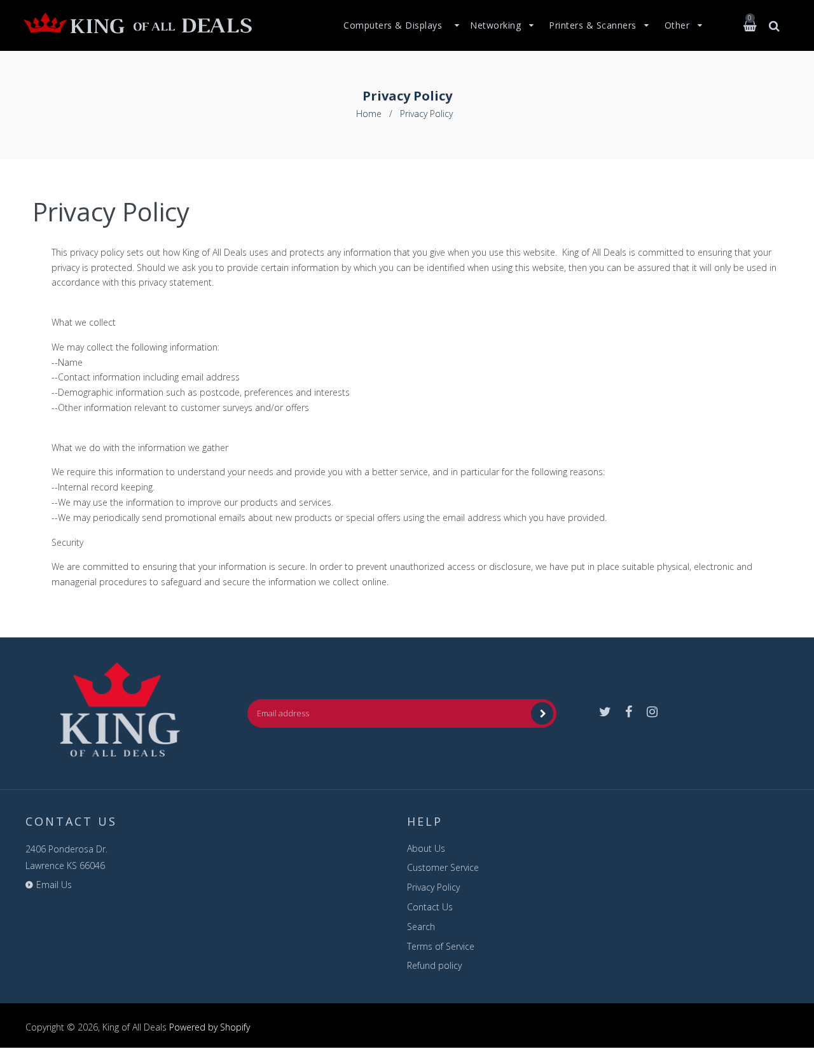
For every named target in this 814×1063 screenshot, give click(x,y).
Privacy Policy (433, 887)
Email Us (54, 885)
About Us (426, 848)
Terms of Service (440, 946)
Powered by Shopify (209, 1027)
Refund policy (434, 965)
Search (421, 927)
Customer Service (443, 867)
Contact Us (430, 907)
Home (369, 114)
